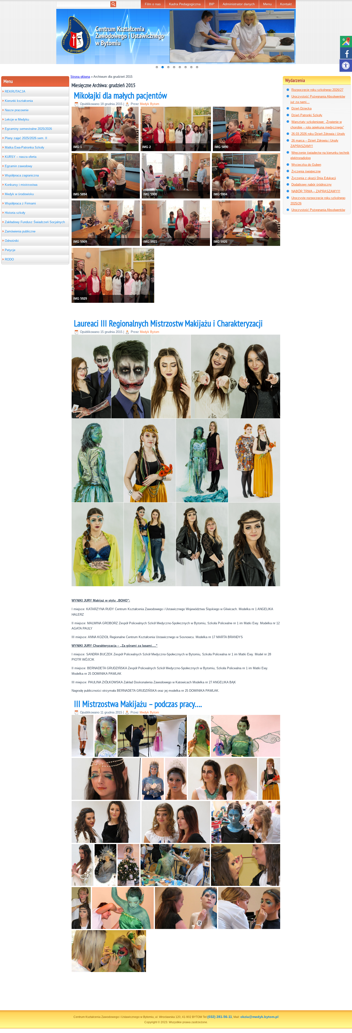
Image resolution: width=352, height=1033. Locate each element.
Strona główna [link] (80, 76)
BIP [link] (211, 4)
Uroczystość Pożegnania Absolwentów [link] (318, 210)
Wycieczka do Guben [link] (306, 164)
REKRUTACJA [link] (15, 91)
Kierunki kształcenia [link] (19, 101)
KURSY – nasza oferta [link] (20, 157)
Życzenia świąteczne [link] (306, 171)
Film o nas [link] (153, 4)
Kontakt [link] (286, 4)
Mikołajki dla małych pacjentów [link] (120, 95)
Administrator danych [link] (239, 4)
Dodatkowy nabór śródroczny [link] (311, 184)
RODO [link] (9, 259)
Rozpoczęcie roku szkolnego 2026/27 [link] (317, 90)
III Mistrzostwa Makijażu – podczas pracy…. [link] (138, 703)
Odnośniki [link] (12, 241)
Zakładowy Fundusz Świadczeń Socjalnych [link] (35, 222)
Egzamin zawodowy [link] (18, 166)
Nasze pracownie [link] (16, 110)
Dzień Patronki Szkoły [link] (306, 115)
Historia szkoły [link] (15, 213)
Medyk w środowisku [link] (19, 194)
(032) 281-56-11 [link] (219, 1017)
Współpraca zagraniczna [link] (22, 175)
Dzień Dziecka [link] (301, 108)
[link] (346, 65)
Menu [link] (267, 4)
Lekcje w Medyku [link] (17, 119)
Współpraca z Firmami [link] (20, 203)
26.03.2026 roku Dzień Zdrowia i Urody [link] (318, 134)
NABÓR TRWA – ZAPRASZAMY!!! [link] (315, 191)
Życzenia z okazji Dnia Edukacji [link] (313, 178)
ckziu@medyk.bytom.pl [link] (259, 1017)
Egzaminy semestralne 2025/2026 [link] (28, 129)
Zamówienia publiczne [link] (20, 231)
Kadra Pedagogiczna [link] (185, 4)
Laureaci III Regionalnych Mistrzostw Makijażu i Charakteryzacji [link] (168, 323)
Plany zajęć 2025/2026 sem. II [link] (26, 138)
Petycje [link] (10, 250)
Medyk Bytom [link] (149, 104)
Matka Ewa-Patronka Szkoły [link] (24, 147)
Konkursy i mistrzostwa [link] (21, 185)
